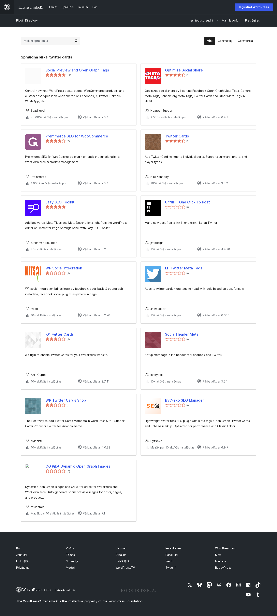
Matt (218, 555)
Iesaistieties (173, 548)
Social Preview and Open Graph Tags (77, 70)
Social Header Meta (182, 334)
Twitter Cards (177, 136)
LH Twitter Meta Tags (183, 268)
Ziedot (169, 561)
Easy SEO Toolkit (59, 202)
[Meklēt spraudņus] (76, 41)
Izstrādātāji (123, 561)
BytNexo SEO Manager (184, 400)
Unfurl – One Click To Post (187, 202)
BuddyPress (223, 567)
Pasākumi (171, 555)
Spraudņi (72, 561)
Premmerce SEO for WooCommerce (76, 136)
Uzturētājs (23, 561)
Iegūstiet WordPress (254, 7)
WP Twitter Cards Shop (65, 400)
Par (18, 548)
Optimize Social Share (184, 70)
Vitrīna (70, 548)
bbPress (220, 561)
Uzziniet (121, 548)
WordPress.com (225, 548)
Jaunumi (21, 555)
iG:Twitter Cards (59, 334)
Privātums (22, 567)
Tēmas (70, 555)
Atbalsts (121, 555)
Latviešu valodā (65, 590)
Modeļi (70, 567)
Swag (170, 567)
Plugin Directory (27, 20)
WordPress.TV (125, 567)
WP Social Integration (63, 268)
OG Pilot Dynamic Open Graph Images (78, 466)
